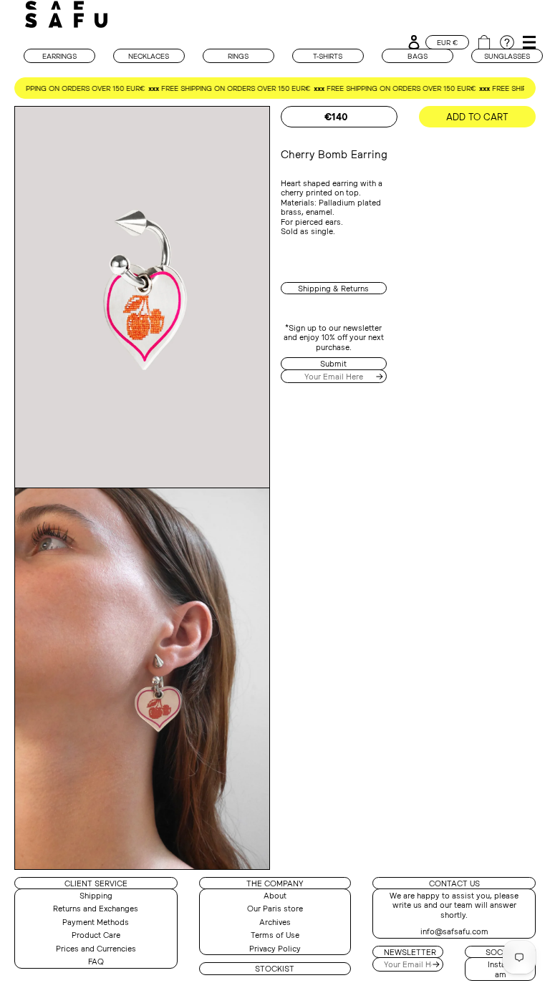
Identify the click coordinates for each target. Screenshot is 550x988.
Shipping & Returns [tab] (333, 288)
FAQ (96, 961)
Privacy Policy (275, 948)
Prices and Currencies (96, 948)
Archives (275, 921)
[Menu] (527, 39)
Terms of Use (275, 934)
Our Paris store (275, 908)
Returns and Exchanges (95, 908)
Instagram (500, 968)
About (275, 895)
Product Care (96, 934)
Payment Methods (95, 921)
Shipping (95, 895)
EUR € (447, 42)
